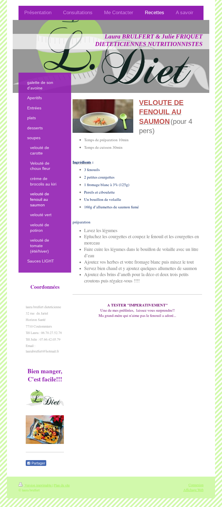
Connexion (196, 484)
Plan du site (62, 485)
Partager (38, 463)
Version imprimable (38, 485)
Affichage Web (193, 489)
